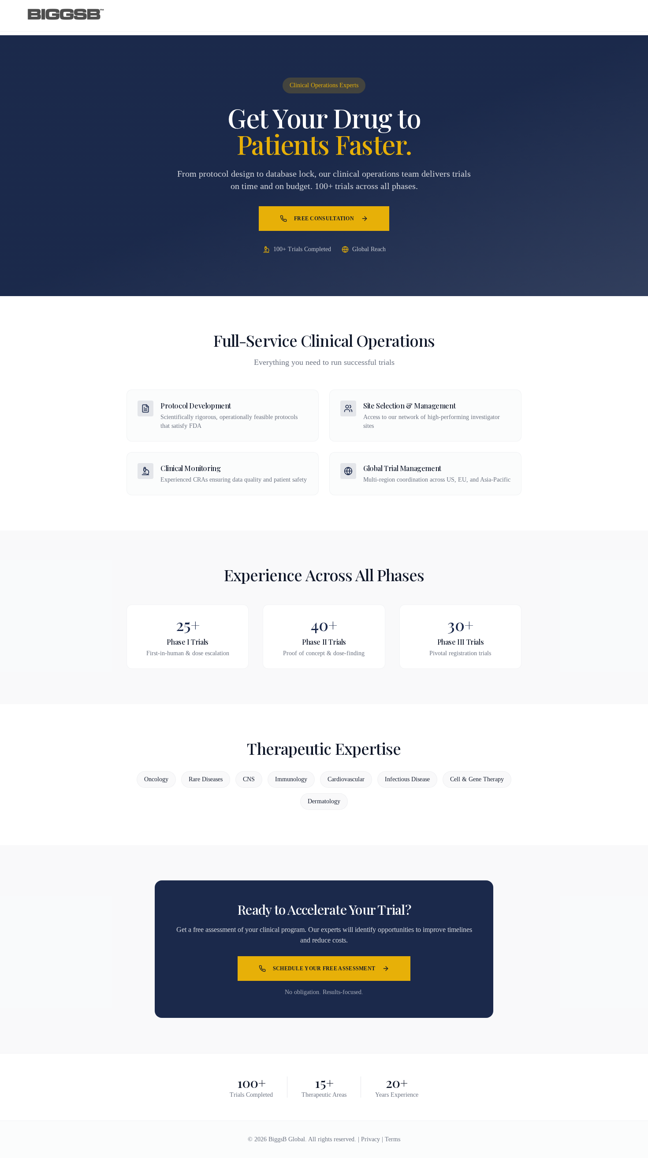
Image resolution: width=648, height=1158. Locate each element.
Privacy (370, 1139)
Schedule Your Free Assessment (324, 968)
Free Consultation (324, 218)
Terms (392, 1139)
